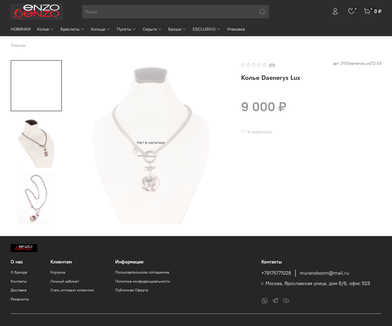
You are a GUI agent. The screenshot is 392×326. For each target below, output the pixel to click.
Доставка (18, 290)
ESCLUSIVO (204, 29)
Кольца (98, 29)
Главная (18, 45)
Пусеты (124, 29)
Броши (174, 29)
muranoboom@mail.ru (324, 273)
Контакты (19, 281)
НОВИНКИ (21, 29)
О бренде (19, 272)
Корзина (57, 272)
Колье (43, 29)
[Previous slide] (79, 142)
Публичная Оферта (131, 290)
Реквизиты (20, 299)
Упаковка (236, 29)
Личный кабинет (64, 281)
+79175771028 (276, 273)
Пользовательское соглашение (142, 272)
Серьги (150, 29)
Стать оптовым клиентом (72, 290)
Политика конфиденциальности (142, 281)
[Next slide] (36, 217)
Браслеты (70, 29)
